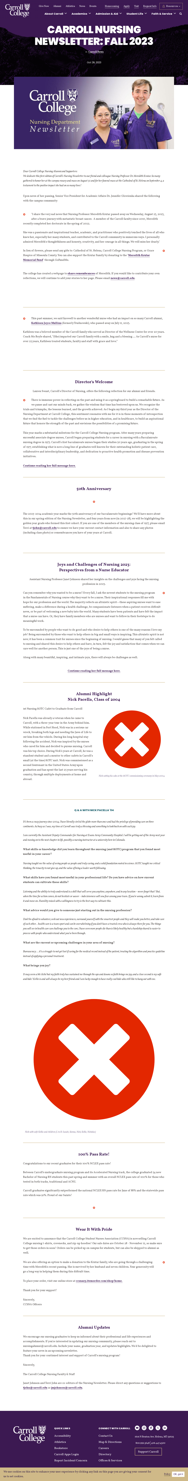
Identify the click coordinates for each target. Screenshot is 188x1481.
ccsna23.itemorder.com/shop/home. (99, 1281)
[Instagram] (144, 1429)
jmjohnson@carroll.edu (66, 1388)
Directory (105, 1454)
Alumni (57, 6)
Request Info (150, 6)
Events (92, 6)
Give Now (44, 6)
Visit (136, 6)
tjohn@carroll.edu (44, 528)
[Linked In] (164, 1429)
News (82, 6)
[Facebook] (151, 1429)
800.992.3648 (143, 1443)
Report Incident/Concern (70, 1461)
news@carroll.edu (123, 278)
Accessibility (62, 1436)
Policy (167, 1474)
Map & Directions (110, 1442)
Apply (127, 6)
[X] (158, 1429)
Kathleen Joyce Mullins (46, 323)
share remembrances (81, 273)
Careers (104, 1448)
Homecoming (112, 6)
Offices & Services (110, 1461)
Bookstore (61, 1448)
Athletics (70, 6)
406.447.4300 (158, 1443)
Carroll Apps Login (66, 1454)
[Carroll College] (17, 11)
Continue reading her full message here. (49, 466)
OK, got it (178, 1474)
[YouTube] (137, 1429)
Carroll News (96, 52)
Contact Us (106, 1436)
